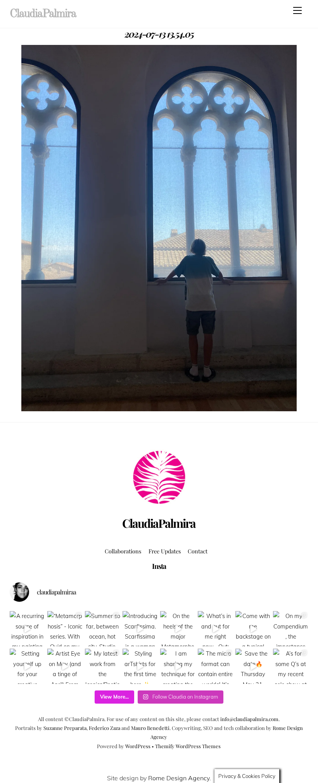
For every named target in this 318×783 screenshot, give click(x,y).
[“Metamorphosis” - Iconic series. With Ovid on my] (65, 628)
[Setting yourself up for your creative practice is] (27, 666)
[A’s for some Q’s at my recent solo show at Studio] (290, 666)
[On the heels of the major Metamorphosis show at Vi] (177, 628)
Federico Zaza (104, 728)
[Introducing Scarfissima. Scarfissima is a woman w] (140, 628)
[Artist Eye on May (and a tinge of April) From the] (65, 666)
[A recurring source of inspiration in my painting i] (27, 628)
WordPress (137, 746)
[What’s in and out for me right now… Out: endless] (215, 628)
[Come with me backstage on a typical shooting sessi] (253, 628)
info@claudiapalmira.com (249, 719)
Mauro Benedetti (150, 728)
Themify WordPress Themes (188, 746)
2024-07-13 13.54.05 (159, 33)
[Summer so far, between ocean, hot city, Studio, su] (102, 628)
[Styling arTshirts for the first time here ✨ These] (140, 666)
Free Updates (165, 551)
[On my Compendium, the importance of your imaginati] (290, 628)
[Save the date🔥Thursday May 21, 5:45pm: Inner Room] (253, 666)
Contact (197, 551)
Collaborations (123, 551)
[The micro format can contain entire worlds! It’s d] (215, 666)
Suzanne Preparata (64, 728)
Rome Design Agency (178, 778)
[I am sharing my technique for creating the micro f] (177, 666)
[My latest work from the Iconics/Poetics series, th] (102, 666)
